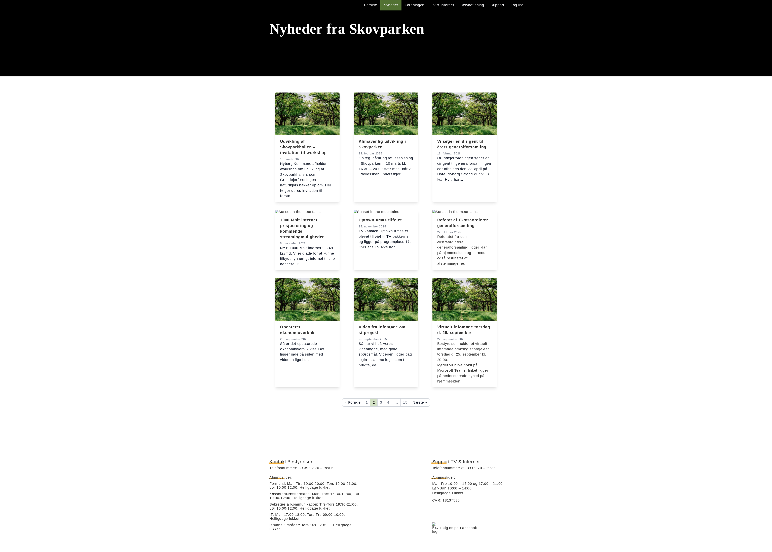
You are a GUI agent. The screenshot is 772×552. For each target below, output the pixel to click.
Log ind (517, 5)
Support (497, 5)
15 (405, 402)
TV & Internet (442, 5)
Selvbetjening (472, 5)
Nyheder (391, 5)
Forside (370, 5)
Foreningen (414, 5)
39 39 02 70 (309, 468)
